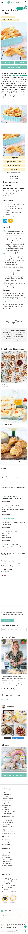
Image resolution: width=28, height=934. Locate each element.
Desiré (5, 473)
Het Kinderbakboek (6, 883)
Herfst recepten (5, 843)
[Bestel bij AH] (5, 221)
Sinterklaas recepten (7, 867)
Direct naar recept (13, 67)
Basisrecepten (5, 792)
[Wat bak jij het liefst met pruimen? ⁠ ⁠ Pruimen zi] (20, 729)
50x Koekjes (4, 889)
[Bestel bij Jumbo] (10, 221)
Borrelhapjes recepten (7, 822)
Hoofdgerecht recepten (7, 826)
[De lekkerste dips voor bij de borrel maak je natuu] (7, 716)
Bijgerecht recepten (6, 820)
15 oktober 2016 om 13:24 (11, 531)
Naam (3, 596)
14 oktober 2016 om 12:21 (13, 485)
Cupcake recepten (6, 800)
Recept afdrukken (15, 161)
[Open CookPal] (25, 7)
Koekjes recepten (6, 805)
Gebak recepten (5, 804)
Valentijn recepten (6, 855)
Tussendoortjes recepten (8, 811)
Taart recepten (5, 809)
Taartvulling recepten (7, 813)
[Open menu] (2, 2)
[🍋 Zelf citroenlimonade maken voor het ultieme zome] (20, 716)
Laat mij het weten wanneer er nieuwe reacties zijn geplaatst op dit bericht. (13, 613)
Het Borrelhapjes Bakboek (8, 882)
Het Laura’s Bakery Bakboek (9, 880)
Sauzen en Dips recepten (8, 832)
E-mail (3, 604)
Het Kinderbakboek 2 (7, 887)
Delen (8, 62)
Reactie (3, 575)
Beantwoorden (6, 480)
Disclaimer (3, 920)
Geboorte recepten (6, 852)
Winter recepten (5, 844)
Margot (5, 485)
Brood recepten (5, 824)
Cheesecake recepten (7, 798)
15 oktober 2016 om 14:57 (13, 544)
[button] (11, 176)
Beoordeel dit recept (6, 569)
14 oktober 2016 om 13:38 (12, 496)
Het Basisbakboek (6, 878)
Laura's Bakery (13, 2)
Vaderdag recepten (6, 863)
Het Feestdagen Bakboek (8, 885)
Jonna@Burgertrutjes (9, 518)
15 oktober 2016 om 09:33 (8, 520)
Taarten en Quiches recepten (9, 833)
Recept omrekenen (14, 165)
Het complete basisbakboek (9, 891)
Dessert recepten (6, 802)
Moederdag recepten (7, 861)
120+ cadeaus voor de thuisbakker (14, 775)
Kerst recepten (5, 869)
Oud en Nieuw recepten (7, 871)
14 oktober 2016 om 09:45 (13, 473)
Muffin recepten (5, 807)
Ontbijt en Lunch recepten (8, 830)
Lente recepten (5, 839)
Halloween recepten (6, 865)
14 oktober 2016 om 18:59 (13, 505)
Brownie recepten (6, 794)
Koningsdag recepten (7, 859)
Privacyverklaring (12, 920)
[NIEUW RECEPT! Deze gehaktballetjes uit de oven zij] (7, 729)
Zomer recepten (5, 841)
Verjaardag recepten (6, 854)
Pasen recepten (5, 857)
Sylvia (5, 505)
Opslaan (15, 157)
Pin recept (22, 62)
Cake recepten (5, 796)
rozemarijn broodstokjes (18, 75)
